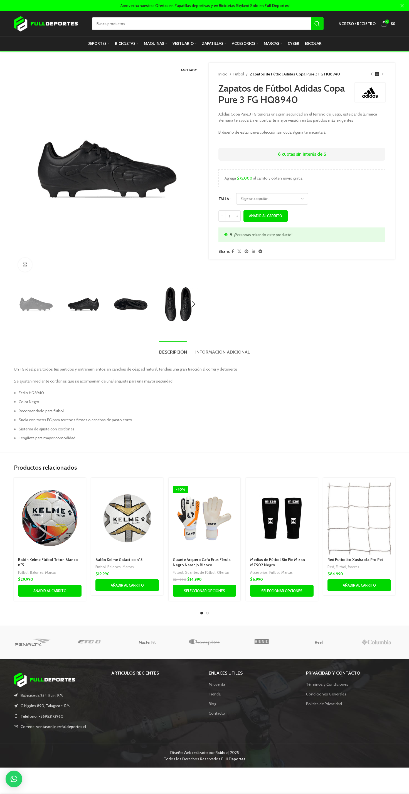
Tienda (215, 694)
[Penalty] (32, 642)
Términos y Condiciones (327, 684)
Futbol (238, 74)
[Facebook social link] (233, 251)
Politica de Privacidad (324, 703)
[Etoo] (90, 642)
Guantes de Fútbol (200, 572)
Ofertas (223, 572)
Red (330, 567)
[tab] (173, 349)
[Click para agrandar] (25, 265)
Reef (319, 642)
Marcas (50, 572)
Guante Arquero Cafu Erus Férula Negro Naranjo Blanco (202, 562)
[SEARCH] (317, 23)
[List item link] (58, 716)
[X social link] (239, 251)
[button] (14, 779)
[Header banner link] (196, 5)
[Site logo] (46, 23)
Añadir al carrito (265, 216)
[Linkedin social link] (253, 251)
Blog (212, 703)
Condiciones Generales (326, 694)
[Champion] (204, 642)
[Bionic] (261, 642)
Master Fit (147, 642)
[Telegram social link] (260, 251)
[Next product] (382, 74)
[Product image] (50, 518)
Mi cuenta (217, 684)
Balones (36, 572)
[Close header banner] (402, 5)
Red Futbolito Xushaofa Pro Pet (355, 559)
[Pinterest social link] (246, 251)
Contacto (217, 713)
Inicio (223, 74)
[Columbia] (376, 642)
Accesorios (259, 572)
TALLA (223, 198)
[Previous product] (371, 74)
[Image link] (44, 679)
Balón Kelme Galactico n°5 (118, 559)
